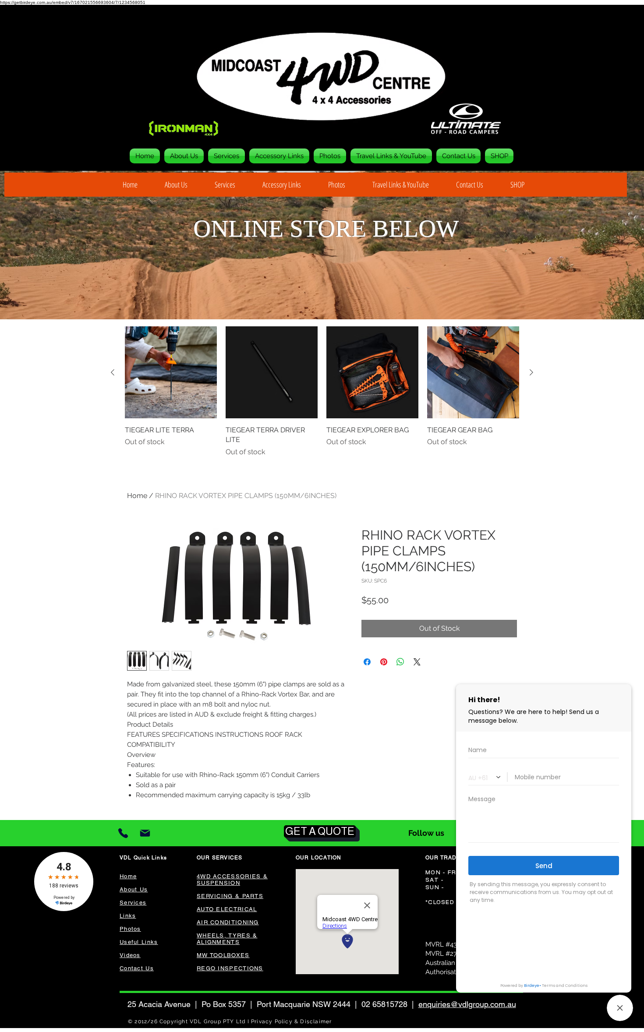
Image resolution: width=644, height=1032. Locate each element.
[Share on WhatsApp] (400, 662)
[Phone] (123, 833)
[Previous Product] (112, 372)
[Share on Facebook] (367, 662)
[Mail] (145, 833)
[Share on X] (417, 662)
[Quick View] (171, 372)
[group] (322, 391)
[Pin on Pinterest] (384, 662)
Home (137, 495)
